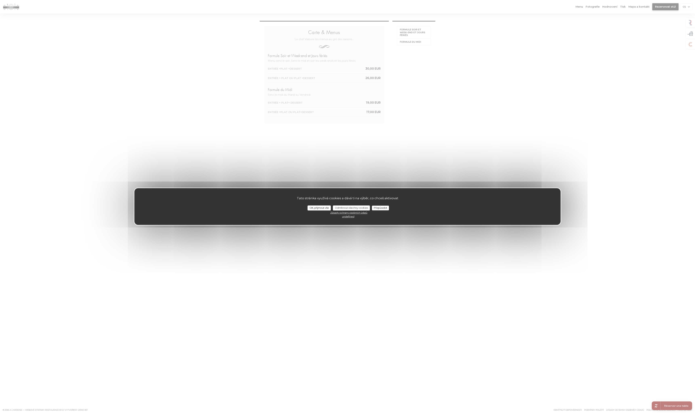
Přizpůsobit (380, 207)
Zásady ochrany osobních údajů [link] (348, 212)
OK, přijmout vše (319, 207)
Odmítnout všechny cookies (351, 207)
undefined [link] (348, 216)
